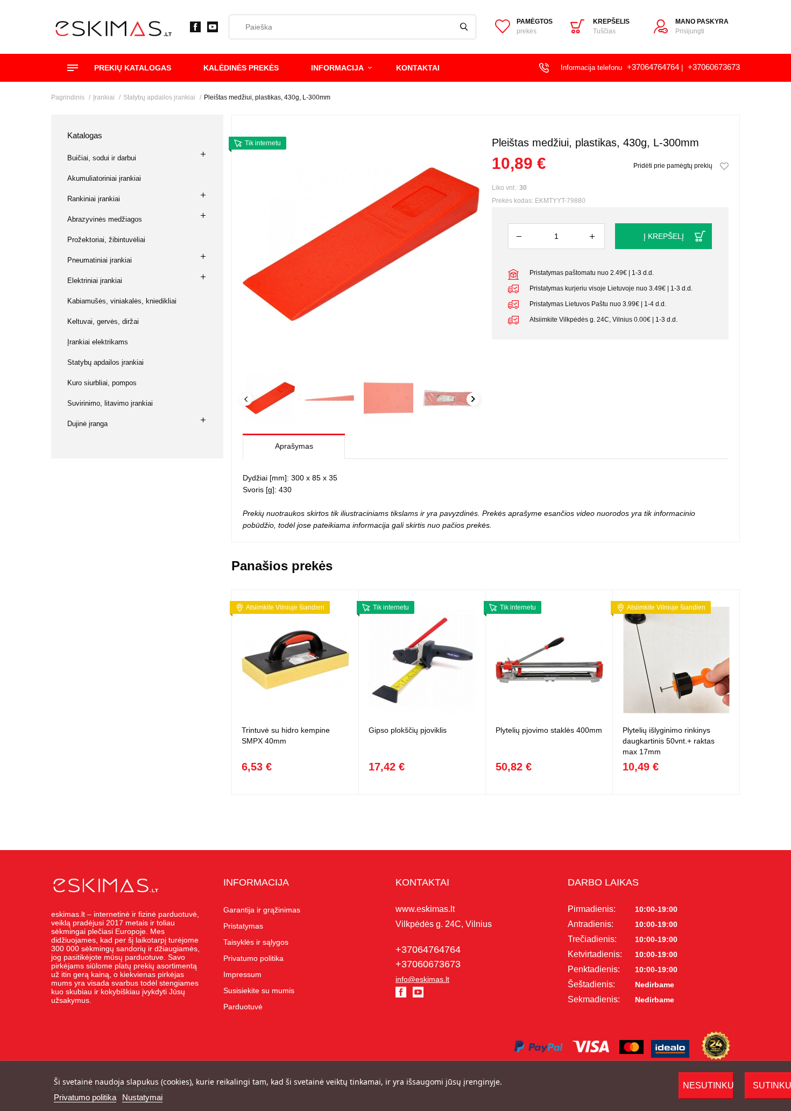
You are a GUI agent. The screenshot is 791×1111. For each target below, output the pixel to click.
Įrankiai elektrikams (97, 342)
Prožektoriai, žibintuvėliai (106, 240)
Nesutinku (708, 1085)
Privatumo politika (85, 1097)
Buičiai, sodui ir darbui (101, 158)
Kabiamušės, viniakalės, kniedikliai (121, 301)
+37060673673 (714, 67)
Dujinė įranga (87, 424)
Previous (245, 399)
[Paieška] (463, 27)
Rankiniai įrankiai (93, 199)
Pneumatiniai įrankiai (99, 260)
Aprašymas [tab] (294, 446)
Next (473, 399)
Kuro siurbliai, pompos (102, 383)
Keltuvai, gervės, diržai (103, 321)
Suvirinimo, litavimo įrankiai (110, 403)
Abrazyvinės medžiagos (104, 219)
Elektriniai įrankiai (94, 281)
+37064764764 (653, 67)
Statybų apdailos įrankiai (105, 362)
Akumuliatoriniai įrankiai (104, 178)
